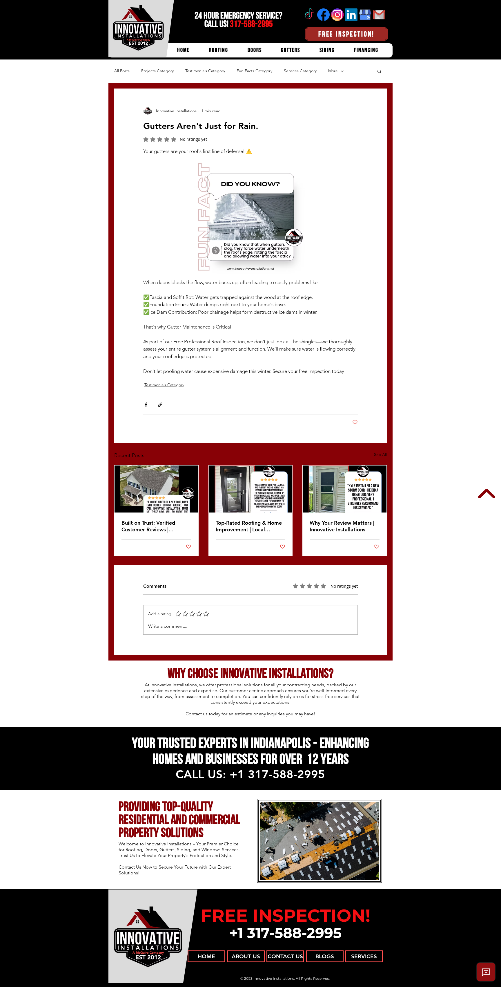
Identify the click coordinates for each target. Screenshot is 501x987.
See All (380, 454)
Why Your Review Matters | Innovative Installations (342, 526)
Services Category (300, 71)
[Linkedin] (351, 14)
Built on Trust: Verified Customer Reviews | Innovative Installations (149, 526)
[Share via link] (160, 404)
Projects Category (157, 71)
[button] (379, 71)
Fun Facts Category (254, 71)
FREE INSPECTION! (285, 915)
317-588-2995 (251, 24)
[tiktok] (309, 14)
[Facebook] (323, 14)
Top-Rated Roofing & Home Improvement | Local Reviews (249, 526)
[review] (156, 489)
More (333, 71)
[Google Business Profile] (365, 14)
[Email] (379, 14)
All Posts (122, 71)
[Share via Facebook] (146, 404)
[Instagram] (337, 14)
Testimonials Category (205, 71)
